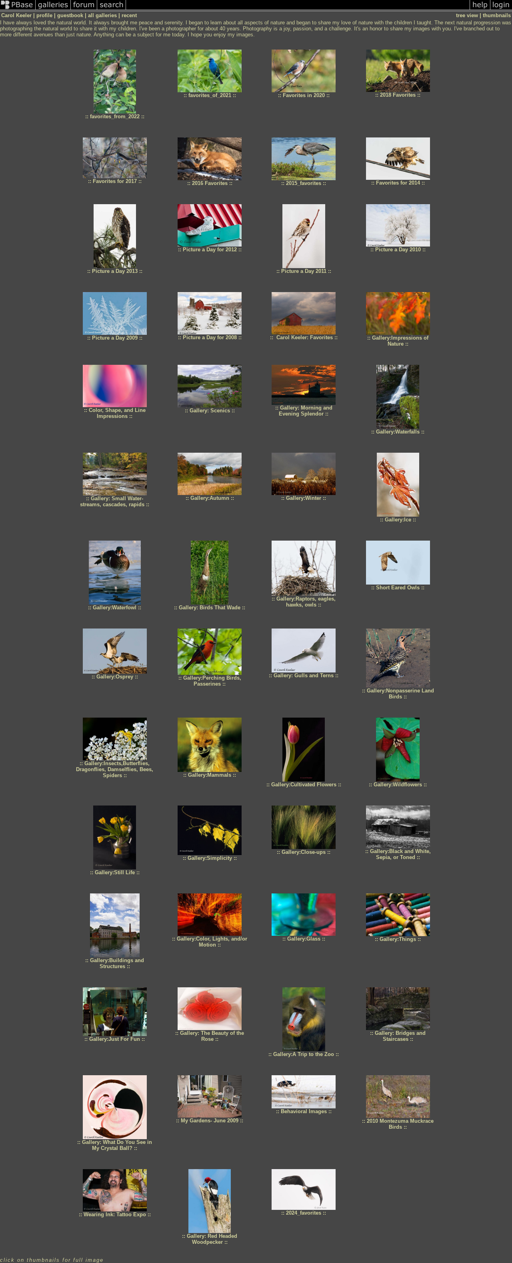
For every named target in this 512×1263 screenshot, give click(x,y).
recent (129, 15)
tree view (467, 15)
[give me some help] (480, 9)
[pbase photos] (18, 9)
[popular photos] (298, 9)
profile (44, 15)
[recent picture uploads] (53, 9)
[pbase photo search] (111, 9)
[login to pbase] (501, 9)
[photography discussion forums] (84, 9)
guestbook (70, 15)
